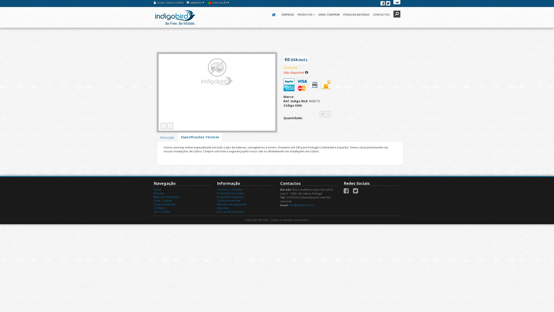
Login (160, 2)
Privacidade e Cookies (230, 193)
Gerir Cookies (162, 212)
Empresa (288, 14)
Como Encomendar (229, 201)
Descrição (167, 137)
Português (219, 2)
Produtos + (306, 14)
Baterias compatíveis (166, 197)
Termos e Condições (230, 190)
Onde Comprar (329, 14)
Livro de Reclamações (230, 212)
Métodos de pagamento (232, 204)
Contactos (381, 14)
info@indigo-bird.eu (301, 205)
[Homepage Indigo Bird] (175, 17)
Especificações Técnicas (200, 137)
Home (157, 190)
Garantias (223, 208)
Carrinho (196, 2)
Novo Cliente (175, 2)
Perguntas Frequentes (230, 197)
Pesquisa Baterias (356, 14)
